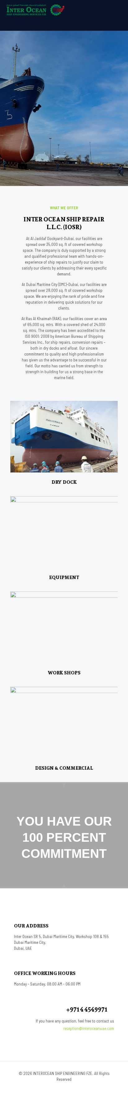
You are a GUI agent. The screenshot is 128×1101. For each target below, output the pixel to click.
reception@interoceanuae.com (88, 1028)
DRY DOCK (64, 482)
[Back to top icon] (115, 1088)
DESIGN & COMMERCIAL (64, 768)
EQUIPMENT (64, 577)
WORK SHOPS (64, 672)
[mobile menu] (119, 9)
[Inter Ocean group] (36, 9)
